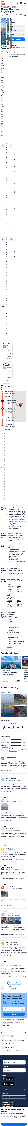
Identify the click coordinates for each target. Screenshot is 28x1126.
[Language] (21, 3)
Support (4, 1089)
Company (5, 1093)
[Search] (17, 3)
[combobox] (14, 750)
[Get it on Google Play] (8, 1079)
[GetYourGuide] (3, 3)
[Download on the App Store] (8, 1084)
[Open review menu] (25, 758)
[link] (11, 669)
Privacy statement (5, 1025)
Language (5, 1058)
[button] (6, 15)
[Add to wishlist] (19, 657)
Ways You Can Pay (7, 1100)
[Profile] (25, 3)
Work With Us (6, 1097)
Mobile (4, 1075)
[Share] (25, 15)
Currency (5, 1066)
